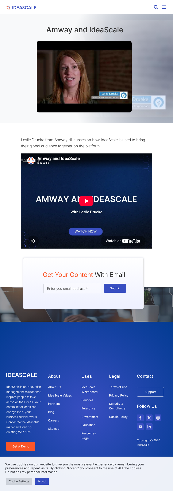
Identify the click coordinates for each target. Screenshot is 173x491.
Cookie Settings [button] (19, 481)
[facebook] (140, 417)
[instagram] (158, 417)
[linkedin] (149, 426)
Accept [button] (41, 481)
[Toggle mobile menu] (164, 7)
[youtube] (140, 426)
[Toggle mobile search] (156, 7)
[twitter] (149, 417)
